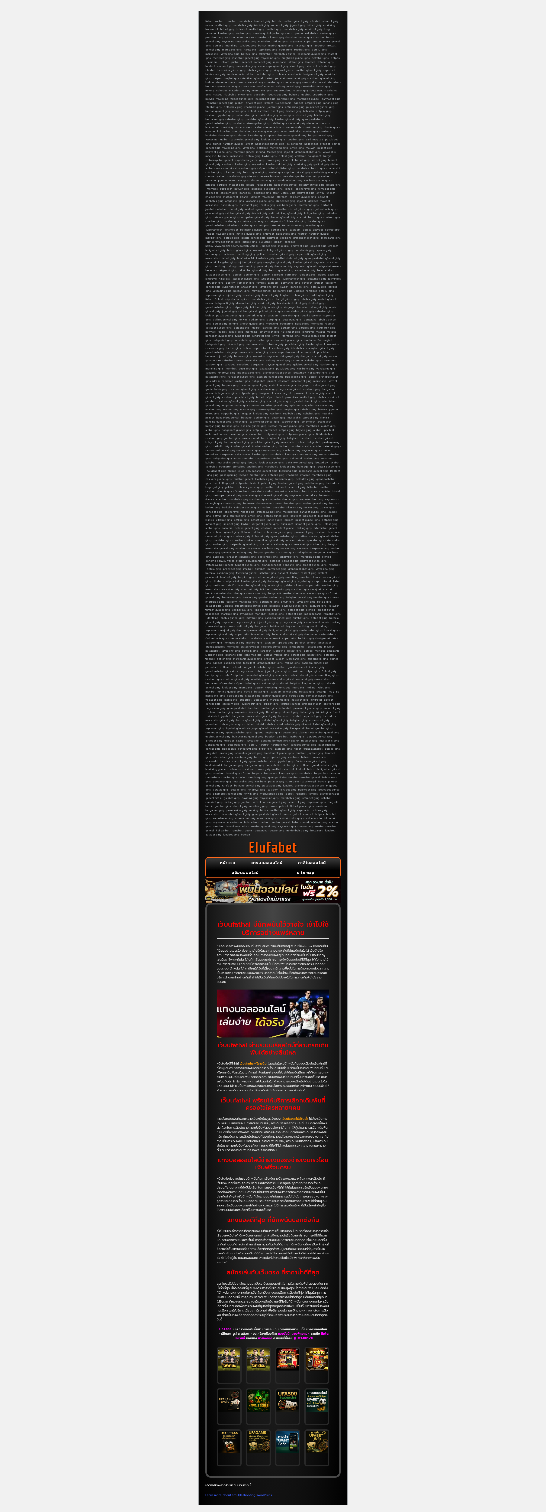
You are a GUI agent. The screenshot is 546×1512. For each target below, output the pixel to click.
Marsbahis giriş (296, 659)
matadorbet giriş (239, 90)
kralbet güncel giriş (273, 139)
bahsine (294, 95)
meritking (329, 25)
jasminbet (334, 279)
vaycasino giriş (230, 54)
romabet (231, 21)
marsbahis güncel (285, 54)
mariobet (295, 446)
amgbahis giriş (234, 201)
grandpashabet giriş (218, 123)
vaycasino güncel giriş (260, 201)
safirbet (274, 213)
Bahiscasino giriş (295, 377)
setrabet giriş (320, 58)
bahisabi (308, 111)
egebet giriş (306, 581)
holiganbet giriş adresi (227, 458)
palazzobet (212, 651)
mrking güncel (320, 536)
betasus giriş (230, 426)
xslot (284, 131)
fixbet (209, 21)
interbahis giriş (305, 250)
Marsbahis (283, 303)
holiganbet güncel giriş (269, 144)
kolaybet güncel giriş (218, 152)
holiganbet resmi (328, 266)
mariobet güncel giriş (245, 58)
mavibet (325, 201)
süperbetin (232, 299)
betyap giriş (220, 516)
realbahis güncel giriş (326, 172)
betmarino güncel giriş (254, 230)
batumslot (334, 168)
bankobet (211, 135)
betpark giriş (313, 103)
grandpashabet (311, 119)
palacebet (309, 516)
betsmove (235, 769)
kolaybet (242, 29)
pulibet (261, 254)
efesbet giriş (327, 66)
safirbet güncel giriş (247, 507)
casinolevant (312, 622)
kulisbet (210, 463)
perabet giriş (265, 266)
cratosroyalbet (216, 176)
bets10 (252, 463)
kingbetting (296, 647)
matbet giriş (256, 29)
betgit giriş (273, 320)
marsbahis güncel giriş (300, 311)
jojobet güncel (326, 610)
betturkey (299, 373)
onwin (209, 25)
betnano (218, 46)
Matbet (325, 131)
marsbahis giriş (242, 25)
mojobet (319, 552)
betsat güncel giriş (283, 217)
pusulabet (260, 95)
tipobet (298, 33)
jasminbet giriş (316, 544)
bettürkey (333, 483)
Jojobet (299, 291)
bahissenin (229, 749)
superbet (243, 364)
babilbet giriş (279, 123)
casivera (227, 528)
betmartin (225, 467)
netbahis (327, 414)
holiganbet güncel (285, 185)
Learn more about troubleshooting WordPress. (239, 1495)
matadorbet (230, 197)
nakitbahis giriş (268, 115)
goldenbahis (294, 144)
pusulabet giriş (273, 189)
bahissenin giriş (215, 74)
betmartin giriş (326, 328)
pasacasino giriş (237, 810)
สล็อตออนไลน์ (245, 873)
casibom (212, 62)
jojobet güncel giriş (250, 262)
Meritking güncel (252, 78)
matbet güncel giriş (296, 21)
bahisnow (229, 254)
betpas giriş (213, 254)
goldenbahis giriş (326, 209)
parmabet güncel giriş (288, 340)
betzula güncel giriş (254, 221)
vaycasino (228, 41)
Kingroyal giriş (261, 336)
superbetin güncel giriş (249, 160)
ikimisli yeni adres (237, 826)
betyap (209, 99)
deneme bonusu (226, 82)
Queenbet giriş (285, 201)
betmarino (285, 50)
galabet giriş (248, 225)
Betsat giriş (220, 324)
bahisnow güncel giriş (299, 463)
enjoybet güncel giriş (277, 262)
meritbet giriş (313, 29)
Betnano (246, 532)
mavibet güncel (261, 291)
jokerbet (232, 225)
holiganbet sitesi (227, 131)
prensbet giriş (232, 569)
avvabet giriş (213, 524)
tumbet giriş (322, 597)
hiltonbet (312, 487)
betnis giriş (225, 491)
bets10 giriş (319, 50)
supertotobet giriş (311, 499)
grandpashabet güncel (277, 373)
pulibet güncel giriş (271, 311)
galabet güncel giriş (218, 275)
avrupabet (246, 614)
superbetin (263, 458)
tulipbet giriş (322, 115)
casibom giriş (313, 127)
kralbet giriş (274, 29)
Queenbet (241, 491)
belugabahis (325, 270)
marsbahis (245, 21)
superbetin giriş (323, 95)
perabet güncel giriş (319, 737)
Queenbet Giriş (270, 279)
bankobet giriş (307, 790)
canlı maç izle (314, 139)
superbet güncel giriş (274, 405)
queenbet (211, 724)
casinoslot (211, 761)
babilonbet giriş (268, 557)
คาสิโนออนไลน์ (312, 863)
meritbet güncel (244, 152)
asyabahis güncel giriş (316, 86)
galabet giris (213, 360)
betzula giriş (249, 54)
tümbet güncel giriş (247, 565)
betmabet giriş (278, 95)
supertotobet (312, 41)
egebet (298, 103)
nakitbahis (311, 33)
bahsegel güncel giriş (282, 581)
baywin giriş (241, 189)
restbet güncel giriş (263, 826)
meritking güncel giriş (270, 540)
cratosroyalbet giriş (256, 123)
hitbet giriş (314, 25)
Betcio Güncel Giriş (251, 82)
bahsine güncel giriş (218, 422)
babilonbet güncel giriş (279, 753)
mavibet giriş (314, 225)
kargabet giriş (257, 135)
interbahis (297, 348)
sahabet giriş (248, 46)
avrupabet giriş (296, 78)
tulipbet (265, 589)
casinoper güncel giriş (227, 495)
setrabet (210, 33)
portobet (326, 205)
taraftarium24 (265, 86)
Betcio (313, 377)
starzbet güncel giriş (245, 279)
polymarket (232, 581)
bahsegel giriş (299, 287)
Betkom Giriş (289, 328)
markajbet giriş (255, 401)
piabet (235, 62)
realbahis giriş (292, 414)
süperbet (329, 70)
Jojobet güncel (235, 728)
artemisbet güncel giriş (324, 732)
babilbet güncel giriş (299, 37)
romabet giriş (279, 25)
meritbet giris (245, 37)
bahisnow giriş (284, 479)
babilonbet (277, 626)
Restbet (230, 37)
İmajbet (285, 295)
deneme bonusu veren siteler (283, 127)
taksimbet (211, 29)
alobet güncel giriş (262, 180)
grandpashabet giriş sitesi (221, 671)
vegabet (212, 753)
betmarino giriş (294, 107)
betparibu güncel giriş (231, 70)
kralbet (219, 21)
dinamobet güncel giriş (251, 585)
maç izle (210, 156)
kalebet (210, 185)
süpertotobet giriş (293, 279)
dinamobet (231, 230)
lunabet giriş (226, 33)
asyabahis (303, 810)
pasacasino (267, 369)
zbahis (244, 197)
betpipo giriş (246, 577)
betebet (256, 189)
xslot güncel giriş (322, 295)
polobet (270, 552)
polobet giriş (235, 696)
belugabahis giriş (226, 393)
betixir (269, 78)
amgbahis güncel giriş (296, 58)
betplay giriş (323, 111)
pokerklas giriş (256, 315)
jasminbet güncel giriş (260, 675)
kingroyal (211, 279)
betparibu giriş (248, 393)
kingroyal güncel (284, 70)
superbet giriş (290, 422)
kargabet (231, 557)
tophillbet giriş (268, 50)
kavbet (249, 144)
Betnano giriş (325, 62)
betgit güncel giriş (287, 299)
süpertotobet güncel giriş (251, 606)
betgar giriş (212, 426)
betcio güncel (300, 295)
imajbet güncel (240, 446)
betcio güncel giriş (255, 172)
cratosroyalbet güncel (219, 160)
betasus (281, 74)
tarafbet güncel (233, 144)
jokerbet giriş (232, 172)
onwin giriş (245, 95)
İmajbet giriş (232, 78)
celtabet (300, 156)
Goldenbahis (283, 103)
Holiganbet (297, 728)
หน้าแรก (227, 863)
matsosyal (211, 434)
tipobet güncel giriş (298, 172)
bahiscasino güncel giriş (247, 737)
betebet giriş (331, 446)
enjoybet (268, 234)
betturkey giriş (233, 107)
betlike (306, 315)
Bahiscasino (242, 454)
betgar (305, 356)
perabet (280, 78)
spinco (272, 135)
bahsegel (245, 193)
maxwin (310, 148)
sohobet (221, 90)
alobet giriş (327, 33)
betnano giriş (279, 230)
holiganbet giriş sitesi (321, 373)
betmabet (285, 708)
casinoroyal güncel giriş (273, 66)
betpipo (263, 225)
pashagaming (228, 475)
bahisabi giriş (229, 205)
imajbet (327, 340)
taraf (276, 193)
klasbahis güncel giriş (312, 54)
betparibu (242, 483)
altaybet (318, 230)
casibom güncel (287, 205)
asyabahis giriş (254, 360)
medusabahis (235, 74)
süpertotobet (266, 168)
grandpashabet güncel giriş (322, 258)
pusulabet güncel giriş (320, 107)
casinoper (211, 193)
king (327, 29)
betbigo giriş (306, 638)
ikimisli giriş (261, 25)
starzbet (311, 66)
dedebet (333, 82)
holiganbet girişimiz (279, 33)
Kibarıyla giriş (213, 503)
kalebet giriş (295, 258)
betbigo (322, 692)
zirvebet (320, 46)
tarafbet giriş (262, 21)
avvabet (308, 814)
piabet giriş (236, 209)
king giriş (212, 475)
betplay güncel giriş (311, 185)
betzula (277, 21)
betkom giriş (332, 217)
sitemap (305, 873)
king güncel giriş (291, 213)
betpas (335, 58)
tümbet (217, 663)
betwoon (324, 495)
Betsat (252, 176)
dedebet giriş (262, 193)
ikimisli (289, 189)
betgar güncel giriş (320, 135)
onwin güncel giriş (248, 450)
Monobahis (325, 516)
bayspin (246, 835)
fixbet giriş (277, 111)
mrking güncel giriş (288, 86)
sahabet (247, 62)
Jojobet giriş (310, 131)
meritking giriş (279, 148)
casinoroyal (277, 352)
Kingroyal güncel (257, 728)
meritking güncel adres (236, 127)
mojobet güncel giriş (235, 405)
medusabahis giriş (313, 336)
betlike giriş (241, 520)
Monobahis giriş (215, 745)
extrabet (260, 569)
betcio (250, 185)
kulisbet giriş (285, 168)
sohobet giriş (213, 512)
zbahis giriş (331, 127)
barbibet (282, 737)
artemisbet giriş (319, 720)
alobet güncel (327, 299)
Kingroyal (224, 279)
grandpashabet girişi (306, 238)
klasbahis (230, 95)
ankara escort (250, 438)
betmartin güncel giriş (292, 135)
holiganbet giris (326, 638)
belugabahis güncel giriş (261, 471)
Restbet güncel (310, 777)
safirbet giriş (245, 626)
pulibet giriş (324, 148)
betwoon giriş (274, 344)
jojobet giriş (297, 25)
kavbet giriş (293, 111)
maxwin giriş (288, 385)
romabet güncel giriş (220, 103)
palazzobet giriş (215, 377)
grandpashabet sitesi (262, 761)
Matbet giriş (243, 33)
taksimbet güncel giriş (253, 270)
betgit (327, 156)
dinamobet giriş (246, 303)
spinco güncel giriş (228, 86)
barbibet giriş (236, 593)
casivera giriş (318, 606)
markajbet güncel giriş (320, 348)
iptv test (329, 430)
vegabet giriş (213, 700)
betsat (262, 46)
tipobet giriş (310, 418)
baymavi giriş (250, 798)
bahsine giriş (227, 135)
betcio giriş (253, 156)
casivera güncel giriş (270, 377)
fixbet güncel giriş (242, 99)
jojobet (288, 152)
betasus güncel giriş (226, 217)
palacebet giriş (214, 213)
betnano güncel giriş (226, 532)
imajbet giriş (213, 197)
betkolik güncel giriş (275, 495)
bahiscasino (265, 503)
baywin (322, 409)
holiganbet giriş (313, 74)
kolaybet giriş (305, 193)
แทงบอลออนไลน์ (267, 863)
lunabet (237, 123)
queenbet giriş (222, 781)
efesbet (315, 21)
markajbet (264, 41)
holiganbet (212, 127)
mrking (209, 90)
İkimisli (209, 520)
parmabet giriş (331, 99)
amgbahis (333, 651)
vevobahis (329, 152)
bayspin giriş (250, 651)
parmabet (291, 275)
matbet (217, 95)
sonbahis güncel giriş (248, 753)
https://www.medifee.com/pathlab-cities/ (231, 246)
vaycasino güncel (226, 168)
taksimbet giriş (291, 332)
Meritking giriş (291, 336)
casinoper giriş (214, 348)
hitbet (297, 749)
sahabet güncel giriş (266, 131)
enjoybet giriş (299, 246)
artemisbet (308, 352)
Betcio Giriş (288, 193)
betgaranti (317, 90)
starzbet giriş (251, 295)
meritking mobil (307, 626)
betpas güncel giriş (217, 111)
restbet (319, 37)
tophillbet (249, 663)
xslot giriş (262, 352)
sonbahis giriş (214, 201)
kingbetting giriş (312, 683)
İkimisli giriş (331, 630)
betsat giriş (227, 29)
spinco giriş (324, 250)
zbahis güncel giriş (260, 70)
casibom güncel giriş (321, 78)
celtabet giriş (293, 82)
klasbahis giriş (265, 258)
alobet (251, 74)
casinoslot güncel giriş (245, 139)
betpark (223, 156)
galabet (257, 127)
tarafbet (310, 62)
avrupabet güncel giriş (255, 217)
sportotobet (332, 230)
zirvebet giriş (253, 103)
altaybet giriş (249, 287)
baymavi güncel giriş (295, 606)
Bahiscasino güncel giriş (311, 761)
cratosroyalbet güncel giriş (223, 242)
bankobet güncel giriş (219, 336)
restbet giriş (223, 25)
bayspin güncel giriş (278, 364)
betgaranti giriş (214, 119)
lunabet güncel (302, 262)
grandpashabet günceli (309, 786)
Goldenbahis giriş (295, 221)
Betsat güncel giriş (302, 806)
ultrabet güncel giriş (308, 524)
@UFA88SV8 (303, 1338)
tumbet (261, 283)
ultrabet (210, 131)
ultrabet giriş (330, 21)
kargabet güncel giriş (241, 377)
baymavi (210, 332)
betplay (257, 430)
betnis (249, 830)
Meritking (298, 225)
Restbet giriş (314, 647)
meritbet (212, 189)
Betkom (224, 62)
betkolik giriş (221, 446)
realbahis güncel (255, 107)
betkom (230, 283)
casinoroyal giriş (305, 189)
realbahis (295, 131)
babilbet (245, 131)
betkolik (227, 507)
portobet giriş (214, 37)
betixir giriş (234, 348)
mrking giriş (280, 41)
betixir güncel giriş (248, 720)
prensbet (324, 176)
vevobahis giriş (325, 369)
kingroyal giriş (303, 46)
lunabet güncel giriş (287, 119)
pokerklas (291, 397)
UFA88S (225, 1329)
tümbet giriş (214, 172)
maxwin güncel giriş (291, 426)
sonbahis (211, 467)
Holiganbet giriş (215, 344)
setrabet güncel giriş (218, 328)
